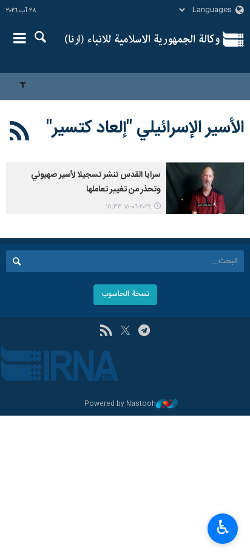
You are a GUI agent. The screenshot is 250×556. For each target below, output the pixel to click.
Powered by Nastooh (120, 404)
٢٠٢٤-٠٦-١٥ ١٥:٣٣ (128, 207)
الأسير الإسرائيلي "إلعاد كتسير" (145, 128)
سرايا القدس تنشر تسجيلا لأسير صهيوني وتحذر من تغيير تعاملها (96, 182)
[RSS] (19, 133)
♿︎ (223, 527)
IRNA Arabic (142, 39)
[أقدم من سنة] (205, 188)
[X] (125, 331)
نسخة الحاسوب (125, 294)
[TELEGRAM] (144, 331)
